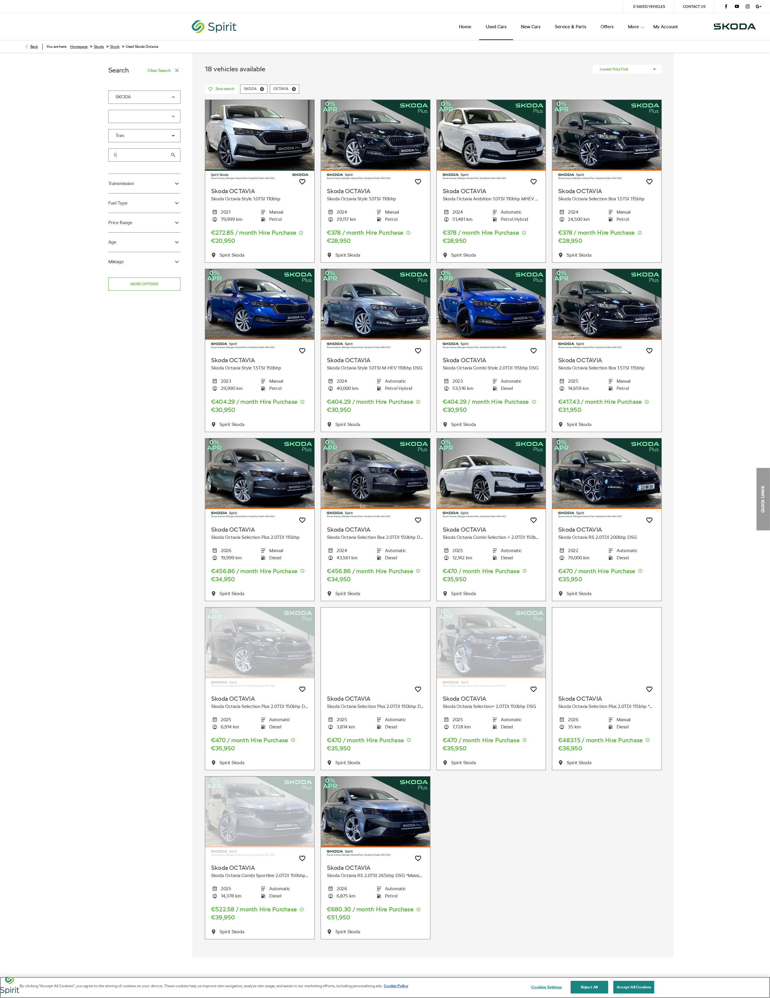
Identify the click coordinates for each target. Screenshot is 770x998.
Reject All (589, 987)
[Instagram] (747, 6)
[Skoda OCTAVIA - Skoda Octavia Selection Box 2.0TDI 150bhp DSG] (375, 479)
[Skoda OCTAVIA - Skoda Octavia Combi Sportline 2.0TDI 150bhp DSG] (259, 817)
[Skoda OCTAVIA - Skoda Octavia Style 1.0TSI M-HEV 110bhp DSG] (375, 310)
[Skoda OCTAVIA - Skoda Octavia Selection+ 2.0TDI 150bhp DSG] (491, 648)
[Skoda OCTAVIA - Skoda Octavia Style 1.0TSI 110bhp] (259, 141)
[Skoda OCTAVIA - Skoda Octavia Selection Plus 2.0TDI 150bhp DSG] (259, 648)
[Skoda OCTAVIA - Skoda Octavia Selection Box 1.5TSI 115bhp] (606, 141)
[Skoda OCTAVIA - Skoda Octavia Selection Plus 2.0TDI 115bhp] (259, 479)
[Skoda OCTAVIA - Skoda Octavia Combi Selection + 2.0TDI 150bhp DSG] (491, 479)
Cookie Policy (396, 986)
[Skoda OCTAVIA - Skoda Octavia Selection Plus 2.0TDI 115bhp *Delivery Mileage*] (606, 648)
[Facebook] (726, 6)
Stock (114, 47)
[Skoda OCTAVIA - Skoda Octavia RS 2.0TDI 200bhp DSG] (606, 479)
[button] (163, 97)
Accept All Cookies (634, 987)
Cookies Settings (546, 987)
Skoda (99, 47)
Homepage (79, 47)
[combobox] (144, 97)
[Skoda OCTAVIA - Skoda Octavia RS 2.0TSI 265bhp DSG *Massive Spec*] (375, 817)
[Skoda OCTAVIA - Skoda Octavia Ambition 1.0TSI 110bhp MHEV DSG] (491, 141)
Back (34, 47)
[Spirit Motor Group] (391, 26)
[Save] (302, 182)
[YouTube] (737, 6)
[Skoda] (735, 26)
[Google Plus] (758, 6)
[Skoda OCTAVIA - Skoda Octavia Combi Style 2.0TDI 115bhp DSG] (491, 310)
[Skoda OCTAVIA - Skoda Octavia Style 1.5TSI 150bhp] (259, 310)
